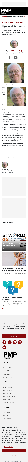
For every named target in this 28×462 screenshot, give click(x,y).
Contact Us (6, 374)
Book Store (6, 399)
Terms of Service (10, 461)
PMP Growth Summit (9, 396)
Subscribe (14, 336)
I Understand (14, 450)
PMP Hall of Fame (8, 393)
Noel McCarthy (15, 50)
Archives (5, 422)
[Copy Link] (18, 57)
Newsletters (6, 412)
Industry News (7, 390)
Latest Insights (7, 387)
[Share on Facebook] (9, 57)
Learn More (14, 455)
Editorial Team (7, 371)
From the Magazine (7, 22)
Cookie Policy (8, 447)
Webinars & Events (8, 402)
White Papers (6, 418)
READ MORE (5, 278)
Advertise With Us (8, 377)
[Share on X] (12, 57)
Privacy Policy (3, 461)
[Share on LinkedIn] (15, 57)
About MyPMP (7, 368)
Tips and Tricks (19, 22)
